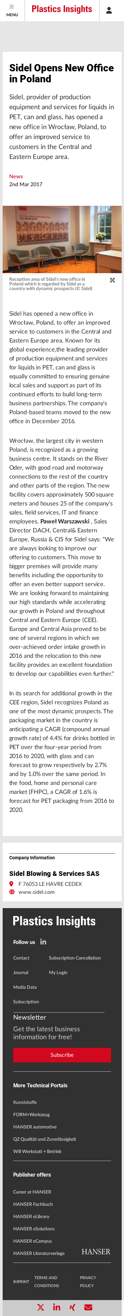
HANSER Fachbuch (33, 1204)
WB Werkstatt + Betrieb (37, 1151)
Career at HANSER (32, 1192)
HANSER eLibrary (31, 1216)
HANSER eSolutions (34, 1229)
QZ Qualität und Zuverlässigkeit (44, 1139)
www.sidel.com (37, 892)
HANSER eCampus (32, 1241)
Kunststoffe (25, 1102)
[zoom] (112, 280)
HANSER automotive (35, 1127)
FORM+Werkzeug (31, 1115)
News (16, 176)
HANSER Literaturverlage (38, 1253)
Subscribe (62, 1055)
